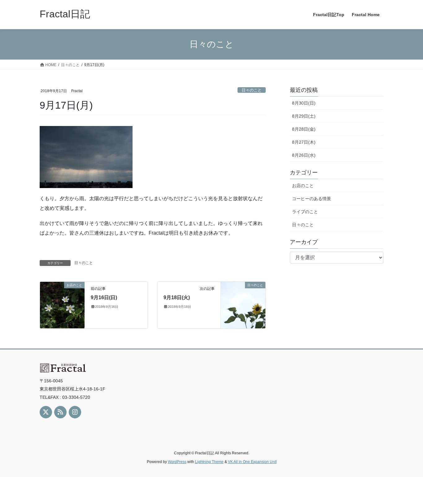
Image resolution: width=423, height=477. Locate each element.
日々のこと (252, 90)
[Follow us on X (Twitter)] (46, 412)
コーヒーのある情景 (311, 198)
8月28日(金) (304, 129)
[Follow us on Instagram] (75, 412)
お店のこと (303, 185)
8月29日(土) (304, 116)
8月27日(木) (304, 142)
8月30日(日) (304, 103)
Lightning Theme (209, 462)
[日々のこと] (243, 304)
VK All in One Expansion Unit (252, 462)
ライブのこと (305, 211)
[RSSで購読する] (60, 412)
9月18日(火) (177, 297)
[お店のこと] (62, 304)
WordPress (177, 462)
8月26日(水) (304, 155)
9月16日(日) (104, 297)
